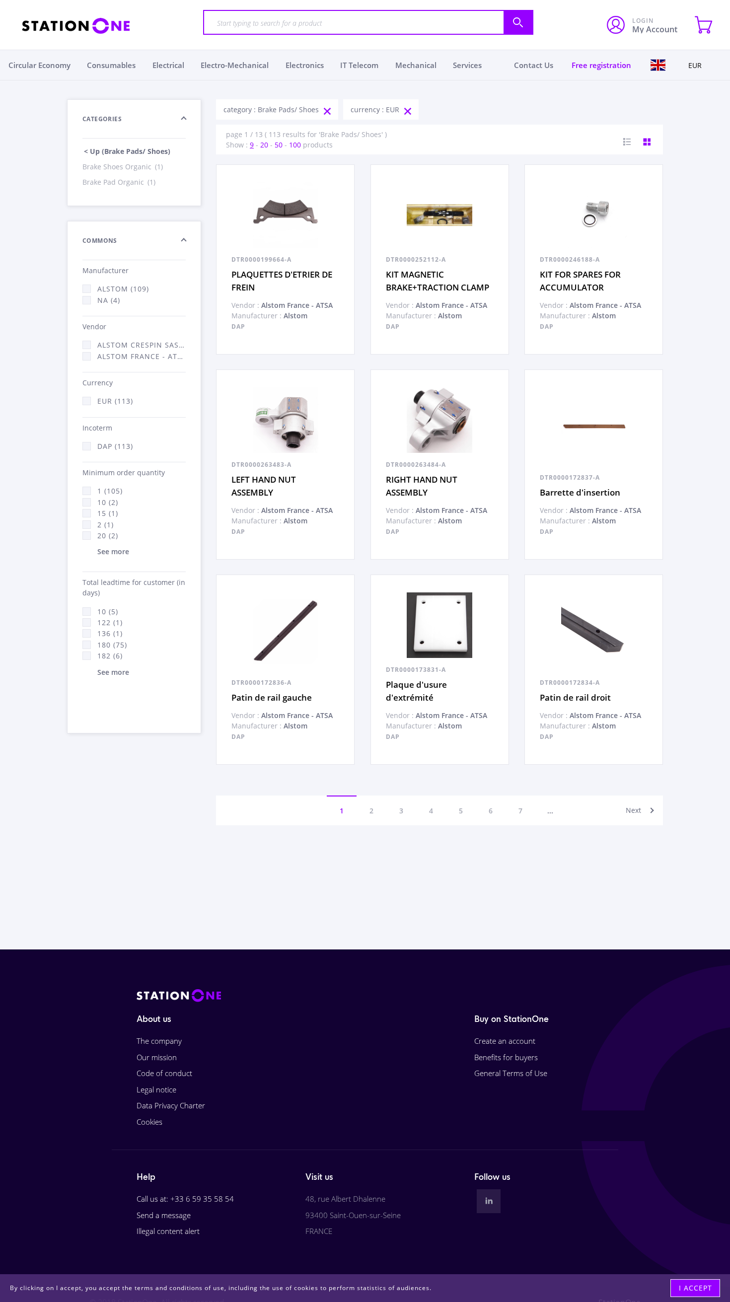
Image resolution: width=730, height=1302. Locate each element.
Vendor (94, 326)
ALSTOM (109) (123, 288)
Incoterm (97, 428)
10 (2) (107, 502)
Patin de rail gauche (271, 697)
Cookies (149, 1122)
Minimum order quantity (123, 472)
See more (113, 551)
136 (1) (110, 633)
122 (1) (110, 622)
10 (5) (107, 611)
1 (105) (110, 491)
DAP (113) (115, 446)
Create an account (504, 1041)
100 (295, 144)
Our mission (157, 1057)
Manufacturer (105, 270)
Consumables (111, 65)
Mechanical (416, 65)
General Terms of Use (510, 1073)
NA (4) (108, 300)
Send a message (164, 1215)
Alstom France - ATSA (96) (141, 356)
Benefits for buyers (506, 1057)
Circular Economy (39, 65)
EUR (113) (115, 401)
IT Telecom (359, 65)
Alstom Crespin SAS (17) (141, 345)
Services (467, 65)
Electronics (305, 65)
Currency (97, 382)
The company (159, 1041)
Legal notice (156, 1089)
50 (279, 144)
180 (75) (112, 645)
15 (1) (107, 513)
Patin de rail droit (575, 697)
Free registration (601, 65)
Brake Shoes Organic (122, 166)
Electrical (168, 65)
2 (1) (105, 524)
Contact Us (533, 65)
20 (264, 144)
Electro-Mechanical (235, 65)
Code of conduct (164, 1073)
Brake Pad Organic (118, 182)
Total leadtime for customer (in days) (133, 587)
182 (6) (110, 655)
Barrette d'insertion (580, 492)
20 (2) (107, 535)
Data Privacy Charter (171, 1105)
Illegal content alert (168, 1231)
